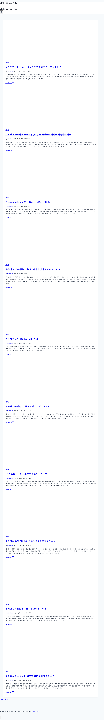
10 (5, 699)
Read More (9, 83)
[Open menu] (1, 12)
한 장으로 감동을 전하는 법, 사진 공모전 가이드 (27, 202)
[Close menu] (0, 717)
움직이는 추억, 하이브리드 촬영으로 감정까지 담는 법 (30, 541)
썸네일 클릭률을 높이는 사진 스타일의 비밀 (26, 608)
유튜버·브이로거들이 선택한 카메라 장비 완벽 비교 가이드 (32, 269)
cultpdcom (10, 71)
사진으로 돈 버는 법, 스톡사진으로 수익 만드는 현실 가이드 (33, 67)
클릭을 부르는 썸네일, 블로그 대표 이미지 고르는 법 (30, 676)
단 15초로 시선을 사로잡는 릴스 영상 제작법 (26, 473)
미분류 (7, 62)
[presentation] (50, 39)
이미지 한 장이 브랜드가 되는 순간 (21, 339)
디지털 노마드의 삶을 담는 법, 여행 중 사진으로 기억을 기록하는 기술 (38, 134)
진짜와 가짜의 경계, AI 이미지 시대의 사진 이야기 (28, 406)
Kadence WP (35, 711)
